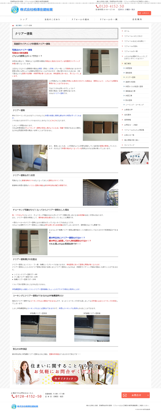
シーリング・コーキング (135, 105)
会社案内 (127, 115)
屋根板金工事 (130, 91)
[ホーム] (24, 19)
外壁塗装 (129, 68)
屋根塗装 (129, 73)
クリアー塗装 (130, 77)
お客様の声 (128, 110)
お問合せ (136, 395)
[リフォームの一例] (109, 19)
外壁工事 (129, 96)
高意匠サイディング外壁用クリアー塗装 (32, 44)
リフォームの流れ (131, 46)
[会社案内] (137, 19)
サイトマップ (129, 145)
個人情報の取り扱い (131, 140)
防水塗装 (129, 100)
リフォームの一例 (131, 51)
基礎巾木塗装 (130, 82)
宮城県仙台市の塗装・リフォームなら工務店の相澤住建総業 (118, 405)
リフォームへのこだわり (133, 36)
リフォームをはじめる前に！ (135, 41)
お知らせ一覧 (129, 135)
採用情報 (127, 120)
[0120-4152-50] (122, 7)
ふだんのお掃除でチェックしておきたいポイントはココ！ (135, 57)
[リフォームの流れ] (80, 19)
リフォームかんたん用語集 (134, 130)
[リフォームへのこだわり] (52, 19)
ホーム (126, 31)
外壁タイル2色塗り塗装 (134, 86)
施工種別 (127, 63)
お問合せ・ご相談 (131, 125)
